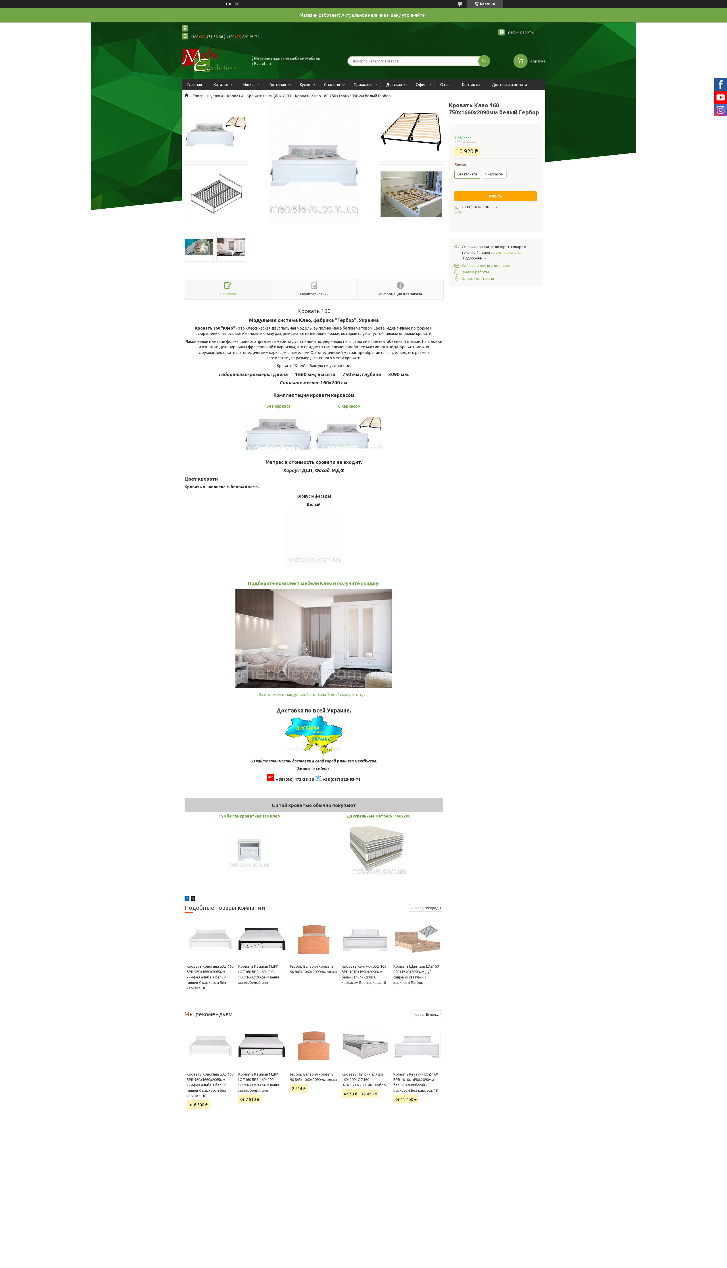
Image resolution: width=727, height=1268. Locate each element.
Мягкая (249, 85)
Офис (421, 85)
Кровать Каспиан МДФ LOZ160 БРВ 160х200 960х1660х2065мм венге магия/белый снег (258, 1082)
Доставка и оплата (509, 85)
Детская (394, 85)
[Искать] (484, 61)
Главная (194, 85)
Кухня (305, 85)
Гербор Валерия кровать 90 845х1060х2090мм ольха (313, 1077)
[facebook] (187, 899)
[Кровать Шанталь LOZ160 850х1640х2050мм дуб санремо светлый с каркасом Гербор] (417, 939)
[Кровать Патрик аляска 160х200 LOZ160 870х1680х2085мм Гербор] (365, 1046)
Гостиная (278, 85)
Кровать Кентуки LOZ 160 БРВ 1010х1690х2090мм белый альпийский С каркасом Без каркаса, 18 (415, 1082)
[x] (193, 899)
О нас (445, 85)
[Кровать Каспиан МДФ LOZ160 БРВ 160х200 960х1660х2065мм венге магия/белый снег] (262, 939)
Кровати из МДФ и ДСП (269, 96)
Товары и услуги (208, 96)
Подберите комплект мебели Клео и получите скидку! (314, 583)
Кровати (235, 96)
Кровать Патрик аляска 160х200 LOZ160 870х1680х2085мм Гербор (364, 1079)
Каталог (221, 85)
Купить (495, 196)
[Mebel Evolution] (214, 60)
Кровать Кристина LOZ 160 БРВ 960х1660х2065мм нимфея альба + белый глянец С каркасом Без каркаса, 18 (210, 977)
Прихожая (363, 85)
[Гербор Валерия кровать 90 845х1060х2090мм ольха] (313, 939)
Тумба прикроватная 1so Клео (249, 816)
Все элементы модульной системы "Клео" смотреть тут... (313, 694)
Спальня (332, 85)
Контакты (471, 85)
